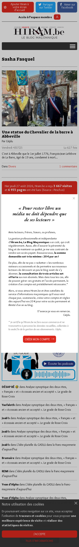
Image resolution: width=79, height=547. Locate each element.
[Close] (74, 198)
